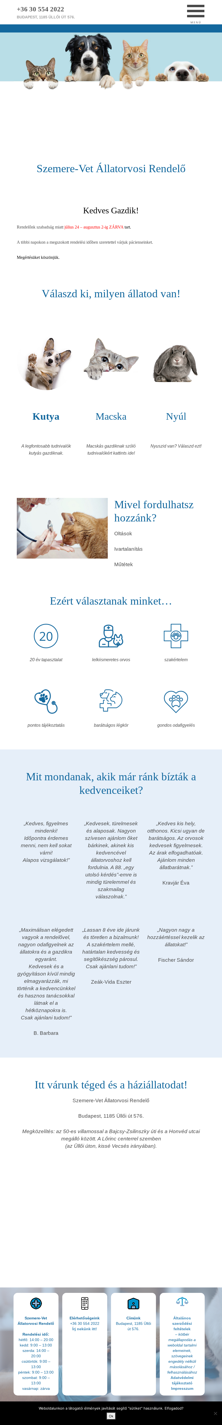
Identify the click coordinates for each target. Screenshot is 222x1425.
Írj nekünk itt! (84, 1329)
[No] (215, 1413)
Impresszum (182, 1388)
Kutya (46, 416)
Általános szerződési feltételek (182, 1323)
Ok (111, 1416)
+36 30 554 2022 (40, 9)
